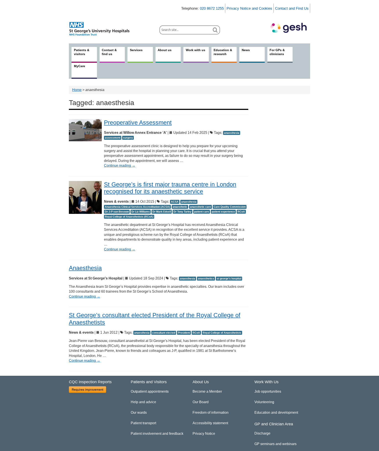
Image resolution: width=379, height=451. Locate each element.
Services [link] (136, 50)
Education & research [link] (223, 52)
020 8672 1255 (212, 8)
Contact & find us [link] (109, 52)
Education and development (276, 412)
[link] (102, 29)
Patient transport (143, 423)
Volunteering (264, 402)
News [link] (246, 50)
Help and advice (143, 402)
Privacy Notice (204, 433)
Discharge (262, 433)
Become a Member (207, 391)
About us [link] (165, 50)
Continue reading (119, 165)
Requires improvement (87, 389)
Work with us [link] (195, 50)
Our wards (139, 412)
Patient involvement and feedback (157, 433)
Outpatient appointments (150, 391)
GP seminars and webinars (275, 444)
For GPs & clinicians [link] (277, 52)
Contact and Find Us (292, 8)
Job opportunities (267, 391)
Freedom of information (211, 412)
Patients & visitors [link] (81, 52)
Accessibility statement (210, 423)
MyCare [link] (79, 66)
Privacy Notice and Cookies (249, 8)
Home (77, 90)
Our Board (201, 402)
